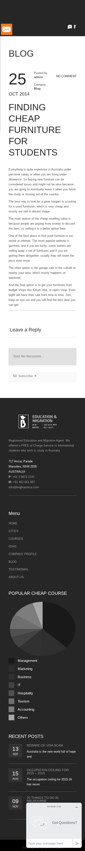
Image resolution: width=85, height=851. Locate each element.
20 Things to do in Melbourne (42, 799)
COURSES (16, 538)
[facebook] (77, 25)
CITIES (13, 531)
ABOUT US (16, 577)
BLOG (13, 561)
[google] (69, 25)
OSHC (13, 546)
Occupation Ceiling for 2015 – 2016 (48, 771)
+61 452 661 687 (24, 482)
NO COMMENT (66, 76)
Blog (37, 88)
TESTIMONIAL (19, 569)
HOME (13, 523)
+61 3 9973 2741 (23, 477)
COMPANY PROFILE (23, 554)
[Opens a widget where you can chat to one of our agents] (53, 825)
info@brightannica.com (24, 487)
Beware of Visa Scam (45, 745)
